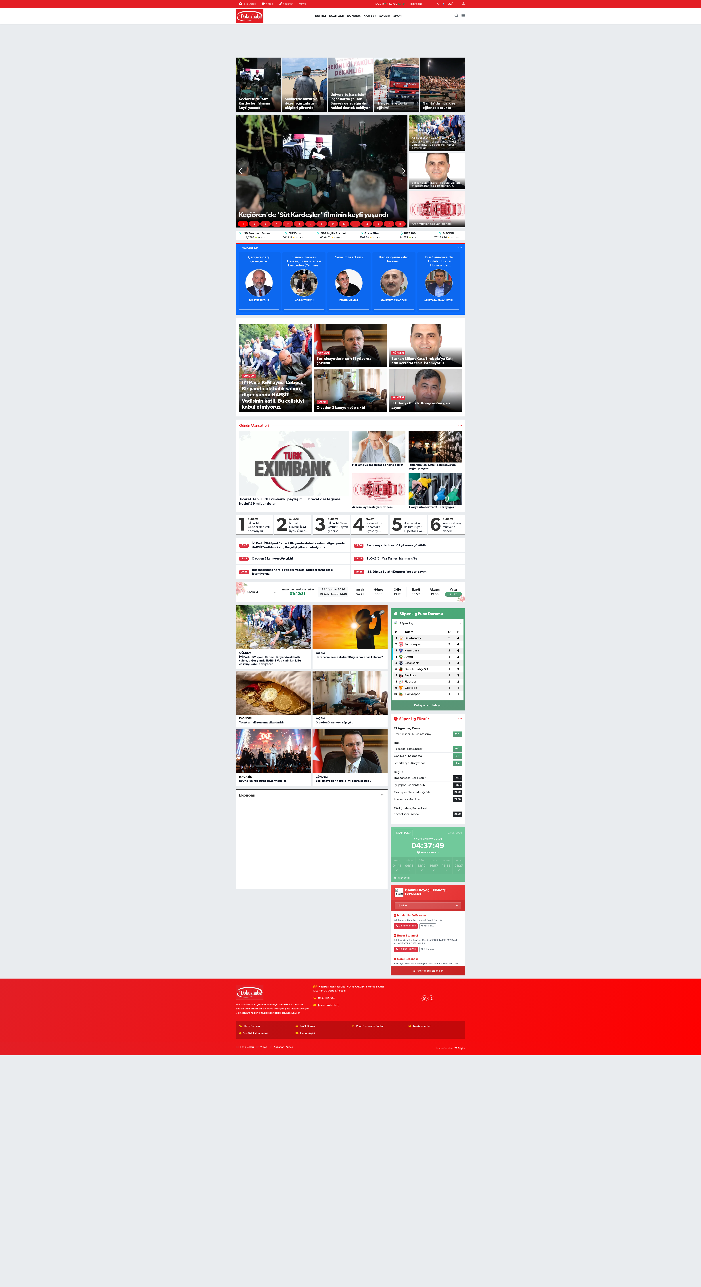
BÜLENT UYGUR (261, 300)
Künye (302, 3)
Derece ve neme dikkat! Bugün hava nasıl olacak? (349, 657)
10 (344, 224)
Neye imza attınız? (350, 257)
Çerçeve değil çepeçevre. (261, 259)
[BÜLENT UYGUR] (260, 282)
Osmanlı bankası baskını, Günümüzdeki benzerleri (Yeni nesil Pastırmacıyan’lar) (305, 261)
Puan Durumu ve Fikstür (370, 1026)
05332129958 (326, 998)
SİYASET (370, 519)
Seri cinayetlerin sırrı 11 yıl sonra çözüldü (396, 545)
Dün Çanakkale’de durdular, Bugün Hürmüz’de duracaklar (440, 261)
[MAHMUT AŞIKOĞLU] (395, 282)
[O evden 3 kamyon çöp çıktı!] (350, 390)
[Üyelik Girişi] (462, 4)
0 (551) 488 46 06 (407, 926)
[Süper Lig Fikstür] (460, 719)
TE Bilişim (459, 1048)
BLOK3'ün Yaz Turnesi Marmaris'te (392, 558)
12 (366, 224)
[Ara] (456, 16)
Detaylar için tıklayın (427, 705)
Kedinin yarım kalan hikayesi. (395, 259)
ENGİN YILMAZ (350, 300)
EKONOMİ (336, 15)
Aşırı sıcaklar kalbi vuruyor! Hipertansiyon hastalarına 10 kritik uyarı (414, 527)
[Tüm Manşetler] (460, 425)
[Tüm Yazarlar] (460, 248)
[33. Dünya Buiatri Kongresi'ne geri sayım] (425, 390)
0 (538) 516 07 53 (407, 949)
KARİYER (370, 15)
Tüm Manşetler (422, 1026)
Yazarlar (288, 3)
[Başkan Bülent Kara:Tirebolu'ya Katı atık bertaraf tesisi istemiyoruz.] (425, 345)
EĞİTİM (320, 15)
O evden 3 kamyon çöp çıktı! (272, 558)
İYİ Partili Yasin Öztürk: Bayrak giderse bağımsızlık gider (338, 527)
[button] (241, 171)
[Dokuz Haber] (249, 16)
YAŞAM (320, 653)
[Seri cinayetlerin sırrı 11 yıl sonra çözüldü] (350, 345)
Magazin (245, 777)
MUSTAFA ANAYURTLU (440, 300)
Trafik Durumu (308, 1026)
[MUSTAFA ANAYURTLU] (440, 282)
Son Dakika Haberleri (255, 1033)
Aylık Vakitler (403, 878)
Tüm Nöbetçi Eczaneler (429, 971)
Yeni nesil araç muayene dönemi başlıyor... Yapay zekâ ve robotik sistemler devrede (452, 527)
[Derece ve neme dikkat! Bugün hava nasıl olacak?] (350, 627)
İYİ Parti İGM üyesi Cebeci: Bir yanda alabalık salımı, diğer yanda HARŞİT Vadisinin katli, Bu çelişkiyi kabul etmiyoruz (270, 661)
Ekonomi (245, 718)
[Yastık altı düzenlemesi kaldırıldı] (273, 693)
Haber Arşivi (307, 1033)
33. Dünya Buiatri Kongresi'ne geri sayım (396, 571)
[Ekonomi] (382, 795)
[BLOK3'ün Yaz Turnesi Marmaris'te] (273, 751)
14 (389, 224)
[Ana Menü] (463, 16)
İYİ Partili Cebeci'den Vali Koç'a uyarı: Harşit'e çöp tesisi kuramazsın (259, 527)
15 (400, 224)
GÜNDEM (354, 15)
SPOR (397, 15)
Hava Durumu (252, 1026)
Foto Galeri (249, 3)
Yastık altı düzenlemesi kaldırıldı (261, 722)
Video (269, 3)
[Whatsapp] (425, 998)
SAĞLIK (384, 15)
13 (378, 224)
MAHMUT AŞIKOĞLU (395, 300)
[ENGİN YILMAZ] (350, 282)
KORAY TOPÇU (305, 300)
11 (355, 224)
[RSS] (431, 998)
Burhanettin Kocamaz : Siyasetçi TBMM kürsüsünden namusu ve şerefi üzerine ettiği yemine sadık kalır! (375, 527)
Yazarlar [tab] (250, 248)
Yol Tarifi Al (429, 926)
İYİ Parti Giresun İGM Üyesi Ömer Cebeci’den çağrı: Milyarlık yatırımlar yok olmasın (299, 527)
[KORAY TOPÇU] (305, 282)
